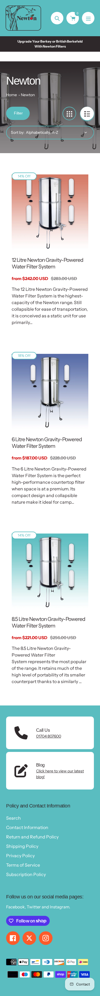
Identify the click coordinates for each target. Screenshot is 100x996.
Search (13, 818)
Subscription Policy (26, 874)
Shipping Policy (22, 846)
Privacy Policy (20, 855)
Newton (28, 94)
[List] (87, 113)
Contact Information (27, 827)
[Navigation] (88, 18)
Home (11, 94)
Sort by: (17, 132)
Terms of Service (23, 865)
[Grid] (69, 113)
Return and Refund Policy (32, 837)
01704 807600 (48, 736)
